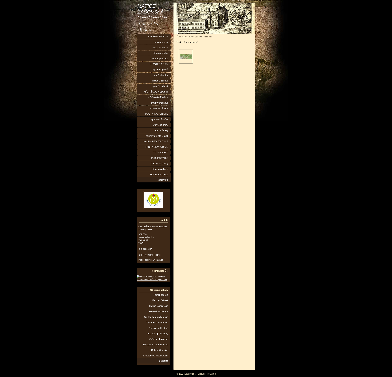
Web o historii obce (158, 311)
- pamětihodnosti (160, 86)
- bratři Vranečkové (158, 103)
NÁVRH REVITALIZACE (155, 141)
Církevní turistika (159, 350)
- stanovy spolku (160, 53)
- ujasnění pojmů (160, 69)
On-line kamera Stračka (156, 317)
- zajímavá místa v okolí (156, 136)
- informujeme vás (159, 58)
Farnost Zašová (160, 300)
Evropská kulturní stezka (155, 344)
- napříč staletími (160, 75)
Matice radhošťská (158, 306)
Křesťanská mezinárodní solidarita (155, 358)
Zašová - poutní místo (157, 322)
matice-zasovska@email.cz (150, 260)
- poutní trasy (161, 130)
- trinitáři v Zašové (159, 80)
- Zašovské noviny (159, 163)
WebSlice (202, 374)
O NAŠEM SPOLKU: (157, 36)
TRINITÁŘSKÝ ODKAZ (156, 147)
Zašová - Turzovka (158, 339)
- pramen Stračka (159, 119)
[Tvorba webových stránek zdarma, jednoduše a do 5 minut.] (196, 374)
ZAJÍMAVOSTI (160, 152)
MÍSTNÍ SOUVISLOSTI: (156, 92)
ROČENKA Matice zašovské (159, 177)
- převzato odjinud (159, 169)
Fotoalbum (188, 37)
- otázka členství (160, 47)
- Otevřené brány (159, 125)
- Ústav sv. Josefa (159, 108)
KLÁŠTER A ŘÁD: (159, 64)
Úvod (179, 37)
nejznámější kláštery (157, 333)
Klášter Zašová (160, 295)
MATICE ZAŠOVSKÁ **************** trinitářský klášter (152, 17)
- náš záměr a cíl (159, 42)
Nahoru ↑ (212, 374)
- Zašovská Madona (158, 97)
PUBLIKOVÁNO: (159, 158)
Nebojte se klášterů (158, 328)
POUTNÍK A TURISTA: (156, 114)
